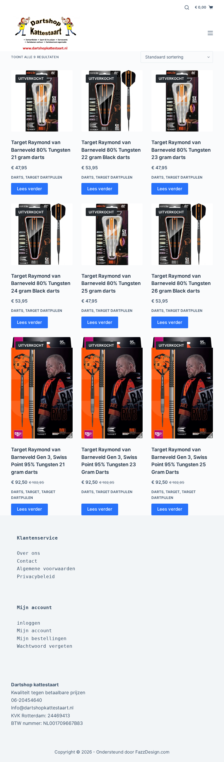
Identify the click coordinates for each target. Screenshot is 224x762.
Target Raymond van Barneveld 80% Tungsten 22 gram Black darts (111, 149)
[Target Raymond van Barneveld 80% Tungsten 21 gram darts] (41, 101)
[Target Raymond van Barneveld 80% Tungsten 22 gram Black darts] (112, 101)
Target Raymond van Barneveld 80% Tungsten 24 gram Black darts (40, 283)
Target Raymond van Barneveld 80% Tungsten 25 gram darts (111, 283)
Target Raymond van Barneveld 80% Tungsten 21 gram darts (40, 149)
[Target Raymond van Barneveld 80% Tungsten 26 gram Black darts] (182, 234)
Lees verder (29, 188)
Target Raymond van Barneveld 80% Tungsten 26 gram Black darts (181, 283)
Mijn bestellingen (41, 638)
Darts (17, 177)
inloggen (28, 623)
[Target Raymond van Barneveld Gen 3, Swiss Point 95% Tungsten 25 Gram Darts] (182, 388)
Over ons (28, 553)
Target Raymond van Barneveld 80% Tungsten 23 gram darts (181, 149)
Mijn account (34, 630)
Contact (27, 561)
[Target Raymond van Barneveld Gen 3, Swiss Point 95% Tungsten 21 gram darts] (41, 388)
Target (32, 492)
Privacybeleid (36, 576)
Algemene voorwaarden (46, 568)
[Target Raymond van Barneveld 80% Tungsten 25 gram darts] (112, 234)
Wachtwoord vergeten (44, 646)
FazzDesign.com (152, 752)
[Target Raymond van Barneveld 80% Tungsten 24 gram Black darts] (41, 234)
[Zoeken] (187, 7)
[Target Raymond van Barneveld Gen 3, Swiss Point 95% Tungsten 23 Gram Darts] (112, 388)
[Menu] (210, 33)
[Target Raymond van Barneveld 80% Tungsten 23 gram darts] (182, 101)
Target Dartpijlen (43, 177)
